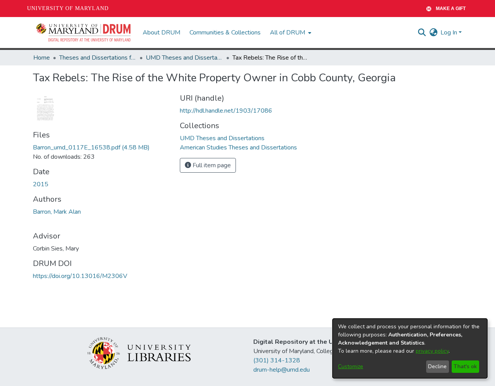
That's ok (465, 366)
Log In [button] (449, 32)
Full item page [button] (211, 165)
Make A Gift (451, 8)
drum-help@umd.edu (281, 369)
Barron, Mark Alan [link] (57, 212)
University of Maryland (68, 8)
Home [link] (41, 57)
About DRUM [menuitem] (161, 32)
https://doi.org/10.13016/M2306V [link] (80, 276)
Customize (350, 366)
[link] (91, 147)
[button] (84, 32)
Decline (437, 366)
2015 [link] (40, 184)
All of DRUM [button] (287, 32)
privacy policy (432, 351)
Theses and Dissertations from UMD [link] (98, 57)
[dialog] (410, 348)
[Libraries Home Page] (139, 352)
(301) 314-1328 (276, 360)
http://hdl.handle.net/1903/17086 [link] (226, 110)
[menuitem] (289, 32)
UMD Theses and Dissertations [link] (184, 57)
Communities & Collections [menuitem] (225, 32)
